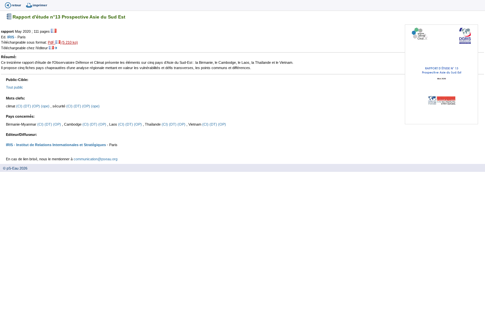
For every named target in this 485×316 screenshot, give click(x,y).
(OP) (36, 106)
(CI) (19, 106)
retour (16, 5)
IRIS (11, 37)
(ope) (45, 106)
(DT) (27, 106)
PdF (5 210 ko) (63, 42)
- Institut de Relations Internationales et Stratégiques (59, 145)
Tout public (14, 87)
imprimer (40, 5)
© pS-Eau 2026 (13, 168)
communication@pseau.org (95, 159)
